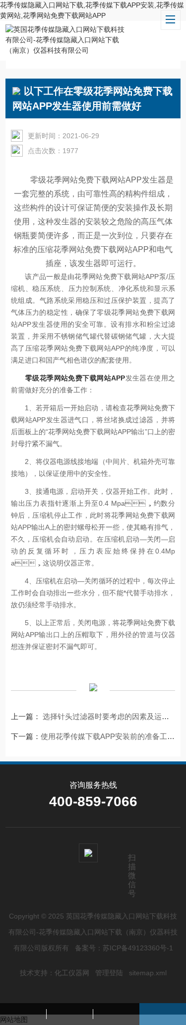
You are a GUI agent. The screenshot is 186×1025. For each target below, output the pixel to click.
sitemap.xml (148, 973)
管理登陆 (109, 973)
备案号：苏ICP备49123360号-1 (124, 948)
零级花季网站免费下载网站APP (75, 378)
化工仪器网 (72, 973)
